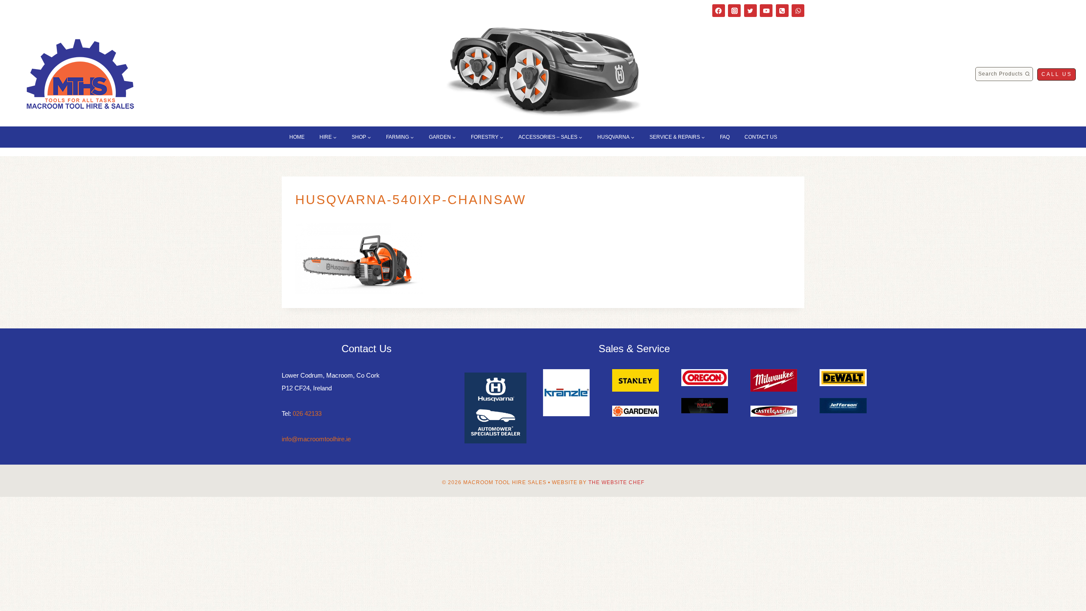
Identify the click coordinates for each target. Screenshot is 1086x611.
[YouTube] (766, 10)
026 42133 (307, 413)
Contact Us (761, 137)
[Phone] (782, 10)
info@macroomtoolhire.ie (316, 439)
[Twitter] (750, 10)
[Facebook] (718, 10)
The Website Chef (616, 482)
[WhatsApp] (798, 10)
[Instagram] (734, 10)
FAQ (725, 137)
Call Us (1056, 74)
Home (297, 137)
